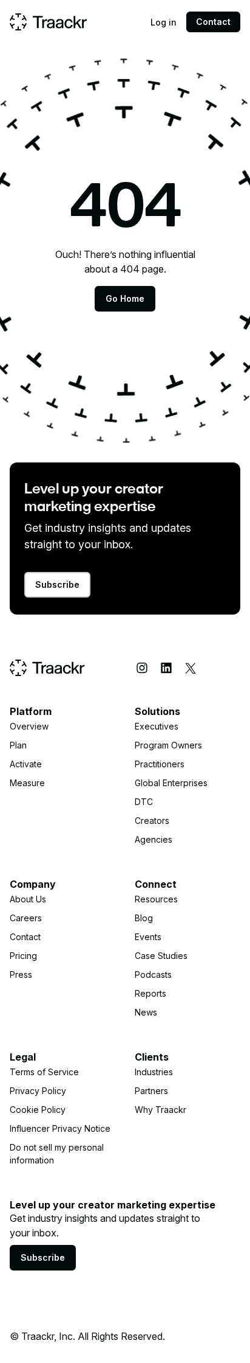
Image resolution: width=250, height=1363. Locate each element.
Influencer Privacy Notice (60, 1128)
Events (148, 937)
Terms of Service (44, 1072)
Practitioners (159, 764)
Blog (144, 918)
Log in (163, 22)
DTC (144, 802)
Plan (18, 745)
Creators (152, 820)
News (146, 1012)
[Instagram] (142, 668)
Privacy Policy (38, 1091)
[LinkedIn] (166, 668)
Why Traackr (160, 1109)
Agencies (153, 839)
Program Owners (168, 745)
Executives (156, 726)
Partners (151, 1091)
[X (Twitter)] (190, 668)
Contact (213, 21)
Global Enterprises (171, 783)
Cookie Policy (38, 1109)
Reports (150, 993)
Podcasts (153, 974)
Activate (26, 764)
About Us (28, 899)
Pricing (23, 955)
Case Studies (161, 955)
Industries (154, 1072)
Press (21, 974)
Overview (29, 726)
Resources (156, 899)
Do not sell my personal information (57, 1153)
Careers (26, 918)
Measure (27, 783)
